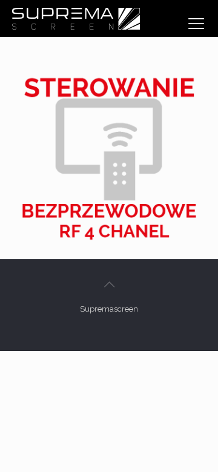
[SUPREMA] (75, 18)
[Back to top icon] (109, 284)
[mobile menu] (196, 23)
